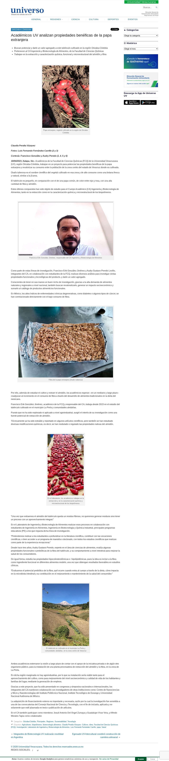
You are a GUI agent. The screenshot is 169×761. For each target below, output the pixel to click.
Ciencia (75, 19)
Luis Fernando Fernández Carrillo (83, 727)
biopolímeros (37, 725)
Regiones (55, 19)
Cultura (93, 19)
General (36, 19)
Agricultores (26, 725)
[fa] (32, 750)
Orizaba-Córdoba (21, 30)
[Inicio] (27, 14)
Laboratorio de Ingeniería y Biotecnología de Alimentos (49, 727)
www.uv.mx (78, 747)
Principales (41, 721)
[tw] (37, 750)
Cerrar (152, 759)
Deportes (113, 19)
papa (99, 727)
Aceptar (141, 759)
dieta (91, 725)
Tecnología (71, 721)
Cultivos (85, 725)
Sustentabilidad (60, 721)
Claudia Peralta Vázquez (71, 725)
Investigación (22, 727)
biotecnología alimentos (52, 725)
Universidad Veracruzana (141, 2)
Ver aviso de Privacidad (108, 759)
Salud (104, 727)
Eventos (133, 19)
